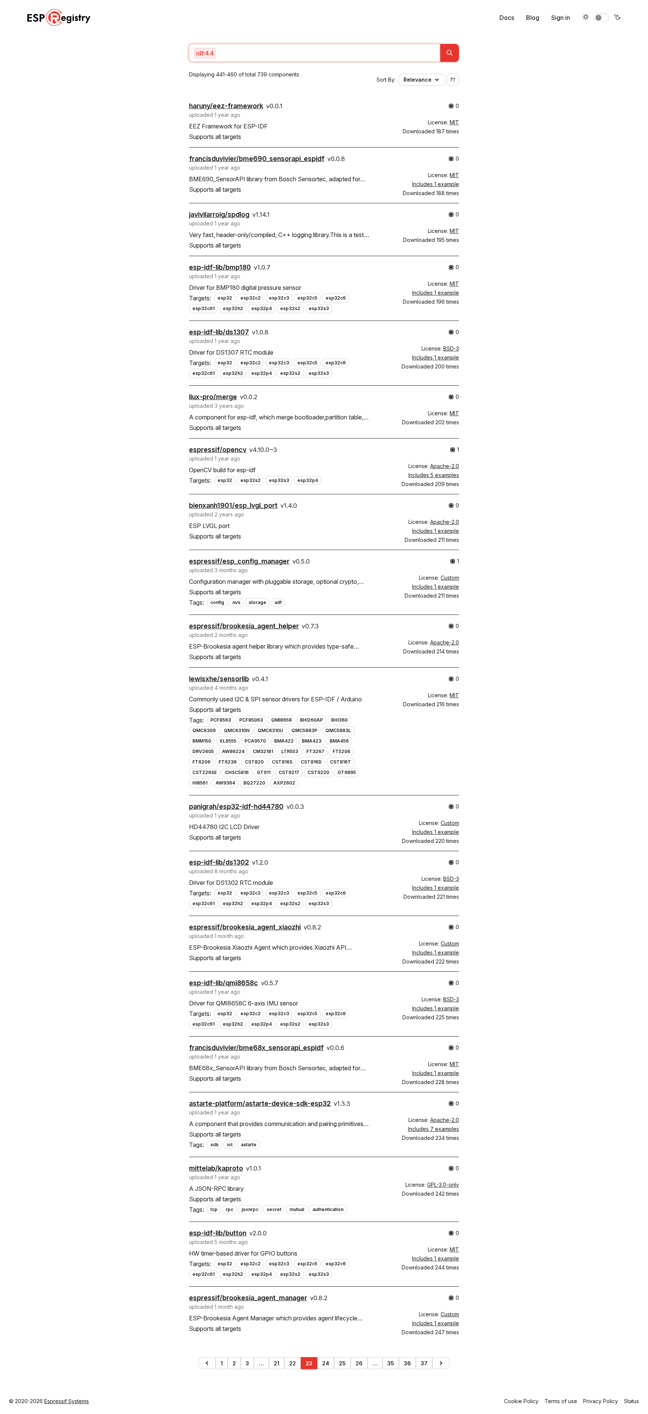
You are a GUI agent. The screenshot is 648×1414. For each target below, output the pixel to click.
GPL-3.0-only (443, 1184)
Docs (507, 17)
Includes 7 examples (433, 1129)
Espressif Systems (66, 1401)
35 (390, 1363)
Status (631, 1401)
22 (292, 1363)
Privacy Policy (600, 1401)
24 (325, 1363)
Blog (532, 17)
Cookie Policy (521, 1401)
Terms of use (560, 1401)
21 (276, 1363)
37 (424, 1363)
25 (342, 1363)
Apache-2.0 (444, 466)
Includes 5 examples (433, 475)
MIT (454, 122)
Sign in (560, 17)
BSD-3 (451, 348)
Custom (450, 577)
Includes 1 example (435, 184)
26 (359, 1363)
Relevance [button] (418, 79)
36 (407, 1363)
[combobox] (314, 53)
